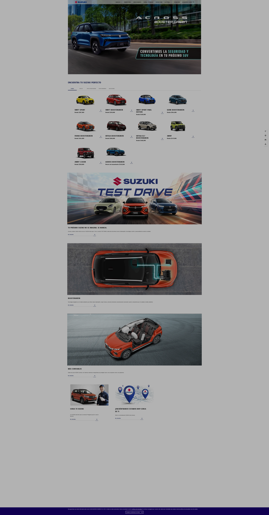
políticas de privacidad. (137, 509)
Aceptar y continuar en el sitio (133, 512)
